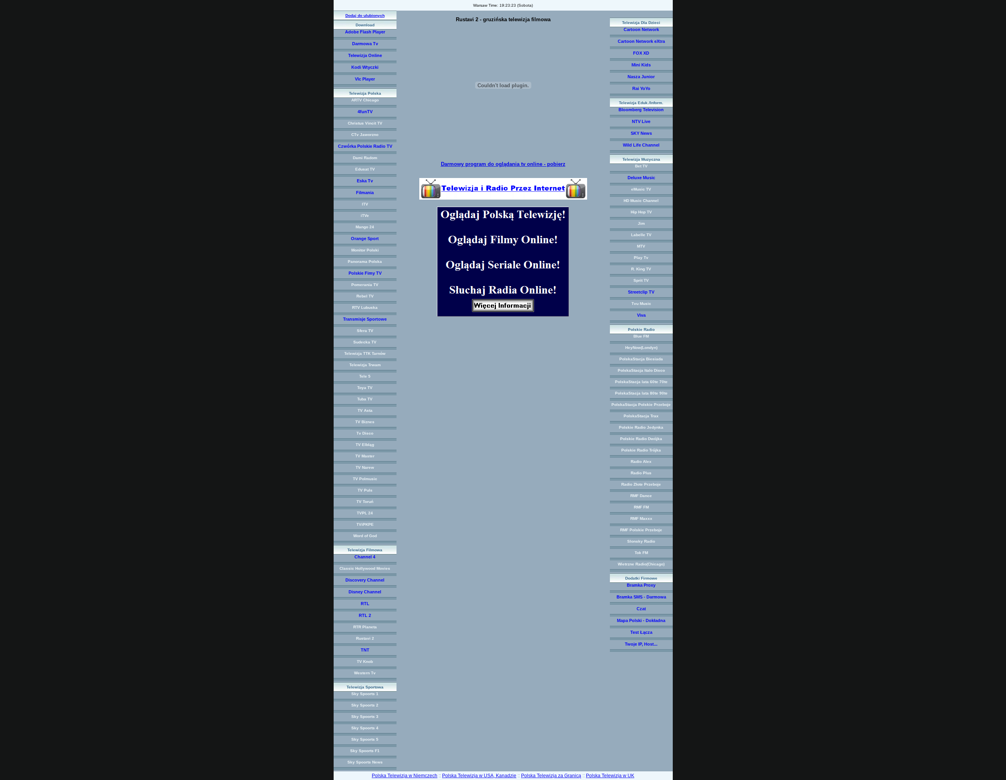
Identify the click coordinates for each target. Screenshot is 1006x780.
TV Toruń (364, 501)
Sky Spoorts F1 (365, 751)
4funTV (365, 111)
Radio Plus (641, 473)
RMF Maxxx (641, 518)
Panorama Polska (365, 261)
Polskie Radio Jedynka (641, 427)
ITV (365, 204)
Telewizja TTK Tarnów (365, 353)
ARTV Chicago (365, 100)
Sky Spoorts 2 (364, 705)
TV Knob (365, 661)
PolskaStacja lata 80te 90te (641, 393)
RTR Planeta (365, 627)
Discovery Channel (364, 580)
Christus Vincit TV (365, 123)
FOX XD (641, 53)
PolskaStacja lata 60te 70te (641, 382)
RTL (365, 603)
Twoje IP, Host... (641, 644)
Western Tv (365, 673)
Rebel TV (365, 296)
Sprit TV (641, 280)
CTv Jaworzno (364, 134)
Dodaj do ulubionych (365, 15)
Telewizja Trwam (365, 365)
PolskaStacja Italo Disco (641, 370)
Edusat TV (365, 169)
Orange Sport (365, 238)
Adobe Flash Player (365, 31)
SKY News (641, 133)
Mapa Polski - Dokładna (641, 620)
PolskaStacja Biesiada (641, 359)
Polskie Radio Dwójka (641, 439)
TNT (365, 650)
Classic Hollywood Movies (365, 568)
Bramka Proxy (641, 585)
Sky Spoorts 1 (364, 694)
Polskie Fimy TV (365, 273)
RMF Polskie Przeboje (641, 530)
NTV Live (641, 121)
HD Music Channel (641, 200)
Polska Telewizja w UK (610, 775)
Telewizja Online (365, 55)
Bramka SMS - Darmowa (641, 597)
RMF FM (641, 507)
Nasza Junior (641, 76)
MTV (641, 246)
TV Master (364, 456)
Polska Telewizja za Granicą (551, 775)
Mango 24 (365, 227)
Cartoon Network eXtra (641, 41)
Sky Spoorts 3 (364, 716)
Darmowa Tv (365, 43)
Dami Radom (365, 158)
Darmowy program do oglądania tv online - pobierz (503, 164)
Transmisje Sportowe (365, 319)
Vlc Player (365, 79)
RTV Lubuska (365, 307)
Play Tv (641, 257)
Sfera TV (365, 331)
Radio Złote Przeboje (641, 484)
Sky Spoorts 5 (364, 739)
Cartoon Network (641, 29)
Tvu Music (641, 303)
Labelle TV (641, 235)
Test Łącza (641, 632)
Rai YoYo (641, 88)
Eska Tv (365, 180)
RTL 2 (365, 615)
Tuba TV (365, 399)
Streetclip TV (641, 292)
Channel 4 (364, 556)
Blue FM (641, 336)
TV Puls (365, 490)
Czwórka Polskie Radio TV (365, 146)
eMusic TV (641, 189)
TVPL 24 (365, 513)
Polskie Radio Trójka (641, 450)
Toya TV (365, 387)
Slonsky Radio (641, 541)
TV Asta (365, 410)
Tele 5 (365, 376)
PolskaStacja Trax (641, 416)
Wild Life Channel (641, 145)
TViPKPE (365, 524)
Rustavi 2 (365, 638)
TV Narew (365, 467)
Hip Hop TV (641, 212)
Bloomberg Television (641, 109)
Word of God (365, 536)
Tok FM (641, 553)
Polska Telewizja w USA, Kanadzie (479, 775)
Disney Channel (365, 591)
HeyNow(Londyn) (641, 347)
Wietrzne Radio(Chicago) (641, 564)
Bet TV (641, 166)
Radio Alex (641, 461)
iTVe (365, 215)
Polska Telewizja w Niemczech (404, 775)
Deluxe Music (641, 177)
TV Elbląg (365, 444)
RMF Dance (641, 496)
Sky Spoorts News (365, 762)
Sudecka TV (364, 342)
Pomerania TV (364, 285)
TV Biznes (364, 422)
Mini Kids (641, 64)
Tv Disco (364, 433)
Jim (641, 223)
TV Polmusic (365, 479)
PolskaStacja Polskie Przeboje (641, 404)
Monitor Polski (365, 250)
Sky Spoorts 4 (364, 728)
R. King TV (641, 269)
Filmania (365, 192)
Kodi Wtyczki (364, 67)
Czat (641, 608)
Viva (641, 315)
